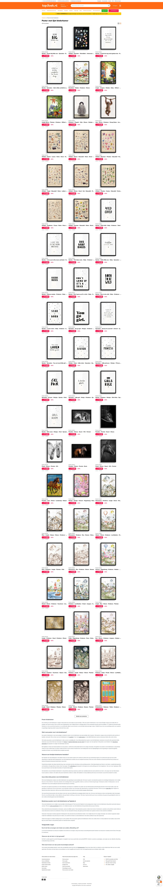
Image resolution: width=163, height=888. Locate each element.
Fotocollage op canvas (66, 868)
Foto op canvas (65, 859)
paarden (71, 737)
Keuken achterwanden (46, 864)
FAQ (84, 859)
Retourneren (85, 866)
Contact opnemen (86, 861)
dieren (65, 742)
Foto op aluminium (66, 862)
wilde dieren (73, 766)
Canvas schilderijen (45, 861)
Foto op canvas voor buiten (67, 870)
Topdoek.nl (44, 17)
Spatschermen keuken (46, 870)
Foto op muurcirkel (66, 866)
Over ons (85, 864)
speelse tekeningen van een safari (76, 742)
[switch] (159, 884)
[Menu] (161, 875)
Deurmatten (44, 868)
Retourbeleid (89, 883)
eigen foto (108, 788)
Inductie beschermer (46, 859)
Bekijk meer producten (81, 716)
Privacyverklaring (74, 883)
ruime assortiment (54, 806)
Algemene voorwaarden (82, 883)
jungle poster (82, 737)
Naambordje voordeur (46, 862)
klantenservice (81, 847)
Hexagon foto (65, 864)
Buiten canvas (44, 866)
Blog (84, 862)
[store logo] (50, 5)
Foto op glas (64, 861)
